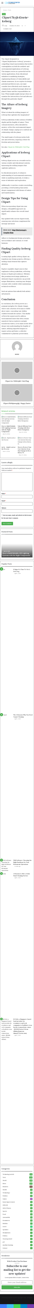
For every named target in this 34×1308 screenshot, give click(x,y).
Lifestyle (5, 1205)
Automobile (6, 1217)
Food (4, 1214)
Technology (6, 1193)
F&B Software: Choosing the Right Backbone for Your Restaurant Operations (22, 862)
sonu (5, 25)
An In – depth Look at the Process (8, 448)
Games (5, 1199)
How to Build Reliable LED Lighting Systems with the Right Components (9, 428)
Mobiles (5, 1223)
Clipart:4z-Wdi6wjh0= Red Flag (18, 147)
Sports (5, 1211)
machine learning (8, 1245)
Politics (5, 1236)
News (4, 1183)
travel (4, 1226)
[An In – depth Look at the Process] (9, 441)
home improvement (9, 1202)
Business (5, 1186)
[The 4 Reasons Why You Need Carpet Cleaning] (7, 786)
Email (4, 501)
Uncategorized (7, 1239)
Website (4, 508)
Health (5, 1189)
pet (4, 1242)
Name (4, 493)
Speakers (5, 1229)
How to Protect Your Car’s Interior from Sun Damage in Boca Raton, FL (24, 449)
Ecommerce (6, 1220)
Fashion (5, 1196)
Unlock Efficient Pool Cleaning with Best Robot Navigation (24, 428)
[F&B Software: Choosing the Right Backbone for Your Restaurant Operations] (7, 865)
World (4, 1180)
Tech (9, 10)
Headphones (6, 1232)
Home (5, 10)
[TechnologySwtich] (12, 2)
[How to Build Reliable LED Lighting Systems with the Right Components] (9, 420)
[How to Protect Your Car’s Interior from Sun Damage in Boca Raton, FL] (25, 441)
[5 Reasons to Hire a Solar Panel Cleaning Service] (7, 945)
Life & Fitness (7, 1208)
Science (5, 1248)
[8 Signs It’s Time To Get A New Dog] (7, 640)
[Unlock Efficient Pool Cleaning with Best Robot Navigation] (25, 420)
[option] (17, 546)
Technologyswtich (8, 1174)
